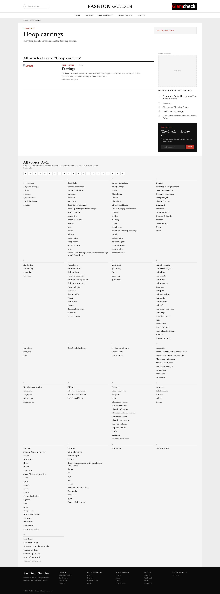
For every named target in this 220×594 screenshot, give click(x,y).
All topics (176, 575)
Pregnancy (148, 583)
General (147, 575)
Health (141, 15)
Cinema (118, 580)
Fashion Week (121, 583)
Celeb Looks (63, 578)
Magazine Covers (65, 575)
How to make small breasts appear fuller (179, 117)
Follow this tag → (165, 30)
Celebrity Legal (92, 580)
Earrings (68, 69)
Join (190, 147)
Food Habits (148, 578)
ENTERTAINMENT (106, 15)
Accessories (68, 65)
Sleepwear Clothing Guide (176, 107)
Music (89, 583)
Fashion (89, 15)
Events (89, 578)
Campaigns (63, 580)
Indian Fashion (125, 15)
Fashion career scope (173, 111)
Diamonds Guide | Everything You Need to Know (179, 97)
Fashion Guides (110, 6)
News (89, 575)
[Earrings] (41, 75)
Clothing (62, 583)
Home (77, 15)
